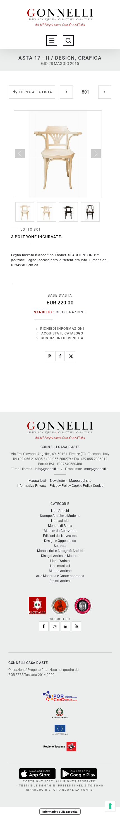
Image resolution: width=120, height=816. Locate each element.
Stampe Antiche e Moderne (60, 516)
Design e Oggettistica (60, 541)
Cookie (98, 486)
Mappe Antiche (60, 571)
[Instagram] (54, 626)
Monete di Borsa (60, 526)
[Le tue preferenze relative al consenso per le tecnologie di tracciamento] (110, 806)
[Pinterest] (49, 356)
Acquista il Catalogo (62, 333)
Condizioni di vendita (62, 338)
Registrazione (71, 312)
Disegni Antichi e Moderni (60, 556)
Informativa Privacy (31, 486)
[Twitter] (70, 356)
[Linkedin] (65, 626)
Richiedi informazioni (62, 329)
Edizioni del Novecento (60, 536)
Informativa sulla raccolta (60, 811)
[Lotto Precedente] (66, 92)
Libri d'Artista (60, 561)
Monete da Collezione (60, 531)
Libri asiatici (60, 521)
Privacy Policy (60, 486)
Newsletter (58, 481)
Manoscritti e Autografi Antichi (60, 551)
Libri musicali (60, 566)
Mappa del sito (80, 481)
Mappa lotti (37, 481)
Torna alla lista (35, 92)
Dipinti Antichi (60, 581)
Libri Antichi (60, 511)
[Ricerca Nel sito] (68, 40)
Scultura (60, 546)
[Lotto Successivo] (104, 92)
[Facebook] (60, 356)
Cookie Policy (82, 486)
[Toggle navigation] (51, 40)
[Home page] (60, 16)
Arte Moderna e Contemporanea (60, 576)
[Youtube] (76, 626)
